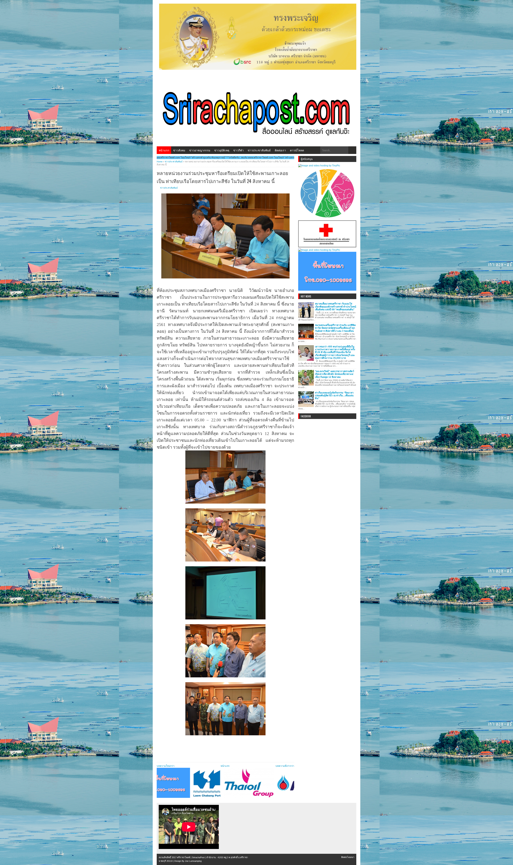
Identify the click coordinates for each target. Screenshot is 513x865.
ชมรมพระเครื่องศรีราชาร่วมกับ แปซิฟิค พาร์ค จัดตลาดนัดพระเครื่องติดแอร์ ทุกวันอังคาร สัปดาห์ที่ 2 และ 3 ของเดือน (335, 328)
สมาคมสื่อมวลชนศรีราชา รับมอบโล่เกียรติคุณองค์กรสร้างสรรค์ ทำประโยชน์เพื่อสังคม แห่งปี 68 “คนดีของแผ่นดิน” (335, 306)
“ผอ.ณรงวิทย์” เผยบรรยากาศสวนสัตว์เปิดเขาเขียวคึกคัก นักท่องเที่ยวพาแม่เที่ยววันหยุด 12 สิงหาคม (334, 374)
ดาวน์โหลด (297, 150)
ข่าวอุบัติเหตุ (221, 150)
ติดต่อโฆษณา (347, 857)
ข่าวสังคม (179, 150)
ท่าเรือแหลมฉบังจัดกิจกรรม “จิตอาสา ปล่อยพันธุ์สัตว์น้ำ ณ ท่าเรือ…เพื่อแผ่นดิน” (334, 395)
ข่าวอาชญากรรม (199, 150)
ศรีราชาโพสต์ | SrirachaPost (191, 857)
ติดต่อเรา (280, 150)
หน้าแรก (164, 150)
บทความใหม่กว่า (166, 766)
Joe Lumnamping (193, 861)
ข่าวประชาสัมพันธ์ (259, 150)
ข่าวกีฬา (238, 150)
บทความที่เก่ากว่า (285, 766)
